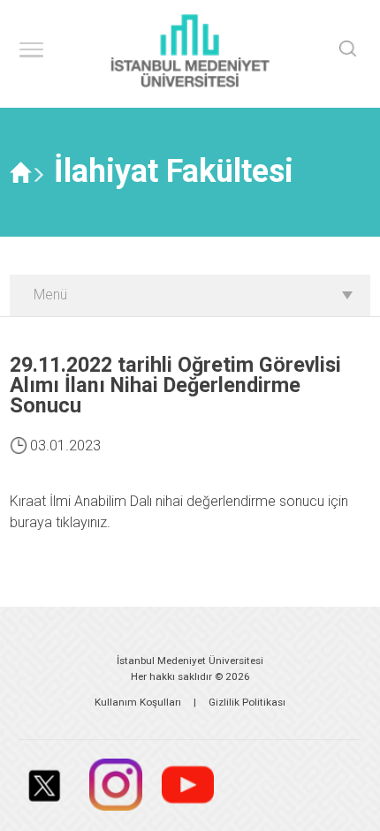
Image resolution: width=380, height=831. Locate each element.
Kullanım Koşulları (138, 702)
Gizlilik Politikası (247, 702)
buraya (31, 522)
